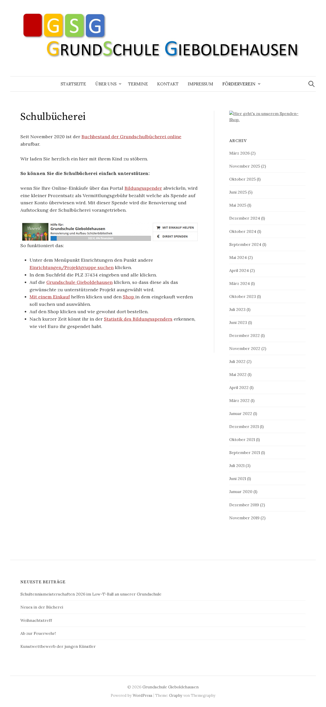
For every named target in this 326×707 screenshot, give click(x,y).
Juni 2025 (238, 192)
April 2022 (239, 387)
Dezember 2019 (244, 504)
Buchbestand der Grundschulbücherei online (131, 137)
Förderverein (238, 84)
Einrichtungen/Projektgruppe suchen (72, 267)
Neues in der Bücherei (41, 607)
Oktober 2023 (242, 296)
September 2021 (244, 452)
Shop (129, 297)
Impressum (200, 84)
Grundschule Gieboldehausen (79, 282)
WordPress (142, 695)
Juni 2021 (237, 478)
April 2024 (239, 270)
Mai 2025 (237, 205)
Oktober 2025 (242, 179)
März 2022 (239, 400)
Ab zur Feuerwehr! (38, 633)
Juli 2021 (236, 465)
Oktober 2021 (242, 439)
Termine (138, 84)
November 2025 (244, 166)
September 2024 (245, 244)
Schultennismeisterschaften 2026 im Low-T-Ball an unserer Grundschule (90, 594)
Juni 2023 (238, 322)
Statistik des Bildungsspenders (138, 319)
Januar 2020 (240, 491)
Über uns (105, 84)
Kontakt (168, 84)
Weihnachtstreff (36, 620)
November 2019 (244, 517)
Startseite (73, 84)
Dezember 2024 (244, 218)
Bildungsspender (143, 188)
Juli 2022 (237, 361)
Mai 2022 (238, 374)
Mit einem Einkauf (50, 297)
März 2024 (239, 283)
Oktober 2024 (242, 231)
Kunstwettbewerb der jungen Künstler (58, 646)
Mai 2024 (238, 257)
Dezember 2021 (244, 426)
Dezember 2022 (244, 335)
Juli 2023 (237, 309)
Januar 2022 (240, 413)
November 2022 (244, 348)
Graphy (175, 695)
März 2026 (239, 153)
